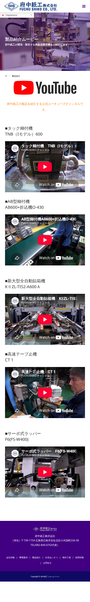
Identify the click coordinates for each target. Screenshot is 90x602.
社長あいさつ (51, 557)
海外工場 (66, 557)
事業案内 (23, 557)
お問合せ (47, 562)
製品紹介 (36, 557)
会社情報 (10, 557)
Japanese (11, 15)
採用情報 (79, 557)
